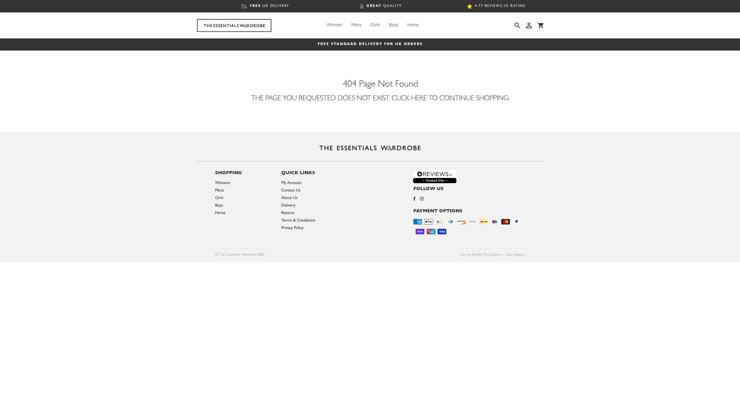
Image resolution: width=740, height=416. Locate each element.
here (419, 99)
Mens (356, 25)
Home (413, 25)
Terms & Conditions (298, 221)
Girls (375, 25)
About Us (289, 198)
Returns (288, 213)
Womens (222, 183)
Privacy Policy (292, 228)
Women (334, 25)
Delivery (288, 206)
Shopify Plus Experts (486, 255)
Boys (393, 25)
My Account (291, 183)
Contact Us (291, 191)
